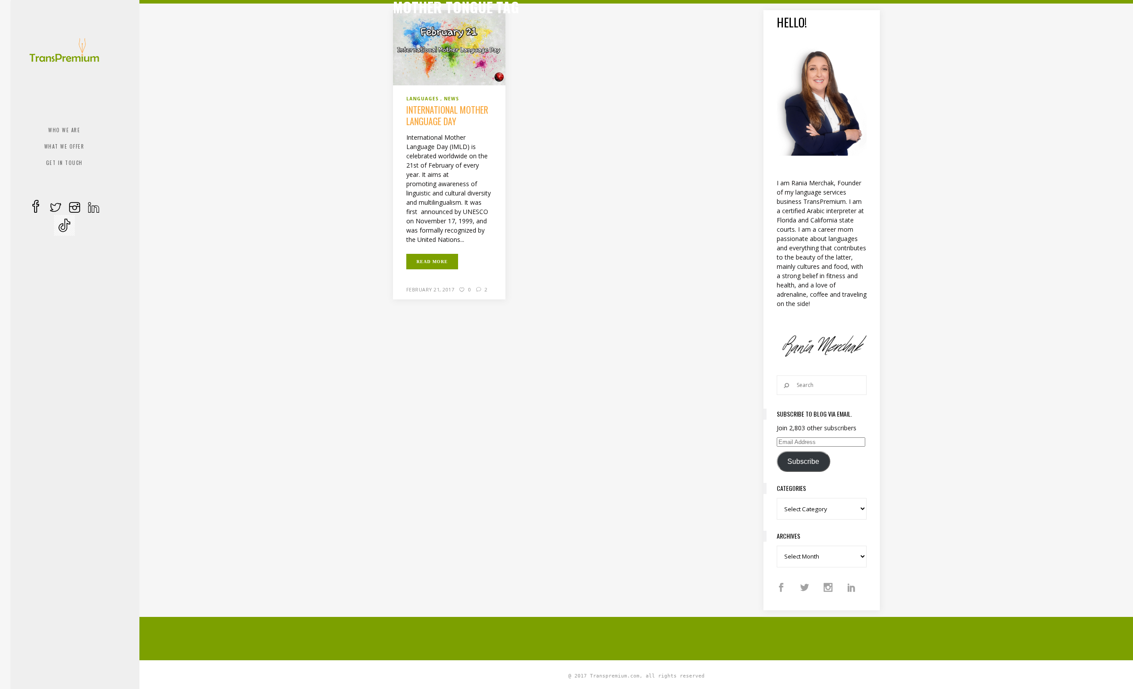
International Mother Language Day (447, 115)
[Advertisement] (636, 637)
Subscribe (803, 461)
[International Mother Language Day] (449, 47)
